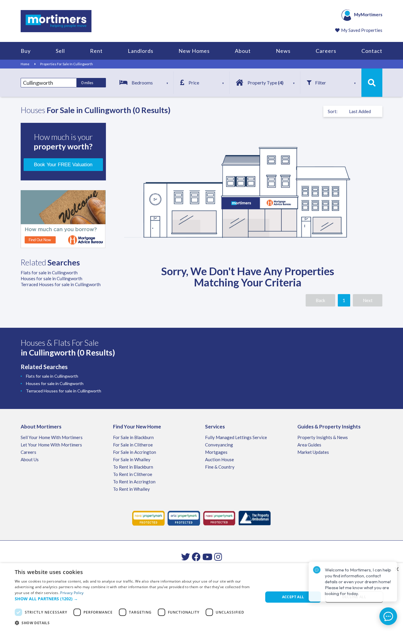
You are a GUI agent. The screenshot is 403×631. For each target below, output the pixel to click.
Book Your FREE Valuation (63, 164)
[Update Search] (371, 83)
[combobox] (49, 82)
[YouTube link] (207, 556)
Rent (96, 51)
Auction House (219, 459)
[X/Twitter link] (185, 556)
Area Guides (309, 444)
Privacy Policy (71, 592)
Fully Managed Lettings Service (236, 437)
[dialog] (201, 597)
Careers (326, 51)
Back (320, 300)
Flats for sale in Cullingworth (49, 272)
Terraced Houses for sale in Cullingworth (61, 284)
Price (194, 82)
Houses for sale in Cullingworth (51, 278)
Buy (26, 51)
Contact (371, 51)
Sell (60, 51)
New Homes (194, 51)
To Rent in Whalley (131, 489)
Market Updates (313, 452)
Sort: (333, 111)
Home (25, 64)
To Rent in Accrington (134, 481)
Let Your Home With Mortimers (51, 444)
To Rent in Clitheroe (132, 474)
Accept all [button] (293, 596)
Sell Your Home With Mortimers (52, 437)
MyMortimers (368, 14)
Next (368, 300)
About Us (30, 459)
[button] (135, 599)
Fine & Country (220, 466)
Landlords (140, 51)
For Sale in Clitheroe (133, 444)
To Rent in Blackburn (133, 466)
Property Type (266, 82)
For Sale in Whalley (131, 459)
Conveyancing (219, 444)
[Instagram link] (218, 556)
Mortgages (216, 452)
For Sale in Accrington (134, 452)
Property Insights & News (322, 437)
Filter (320, 82)
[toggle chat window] (388, 616)
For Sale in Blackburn (133, 437)
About (243, 51)
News (283, 51)
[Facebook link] (196, 556)
